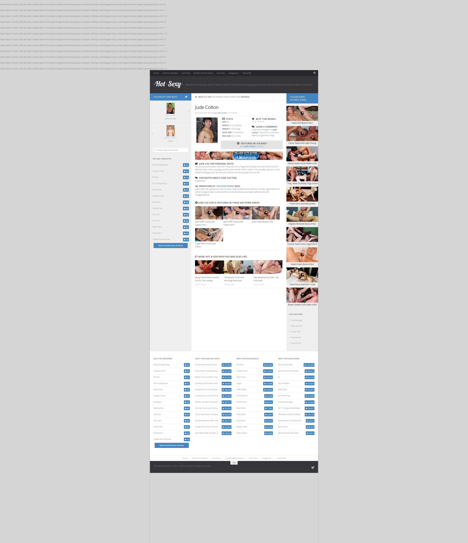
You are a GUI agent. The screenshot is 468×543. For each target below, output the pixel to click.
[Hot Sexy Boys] (168, 84)
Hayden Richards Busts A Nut (302, 223)
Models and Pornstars (203, 73)
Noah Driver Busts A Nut (302, 264)
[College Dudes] (239, 159)
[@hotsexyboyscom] (186, 96)
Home (156, 73)
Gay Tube (220, 73)
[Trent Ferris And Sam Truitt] (302, 274)
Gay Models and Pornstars (226, 97)
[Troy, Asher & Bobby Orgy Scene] (302, 174)
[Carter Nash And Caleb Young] (302, 133)
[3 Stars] (258, 121)
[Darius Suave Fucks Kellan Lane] (302, 153)
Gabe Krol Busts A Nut (302, 122)
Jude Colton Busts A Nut (262, 221)
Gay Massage (296, 320)
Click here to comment (268, 132)
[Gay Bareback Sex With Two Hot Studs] (268, 267)
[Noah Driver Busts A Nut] (302, 254)
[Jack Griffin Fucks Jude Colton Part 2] (209, 213)
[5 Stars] (264, 121)
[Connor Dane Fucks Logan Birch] (302, 234)
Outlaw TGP (296, 331)
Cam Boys (185, 73)
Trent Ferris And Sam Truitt (302, 284)
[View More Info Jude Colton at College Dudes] (207, 130)
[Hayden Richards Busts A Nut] (302, 214)
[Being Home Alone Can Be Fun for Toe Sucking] (209, 267)
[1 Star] (253, 121)
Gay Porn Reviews (170, 73)
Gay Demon (296, 337)
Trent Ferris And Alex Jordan (302, 203)
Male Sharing (296, 326)
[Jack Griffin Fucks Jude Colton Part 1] (237, 213)
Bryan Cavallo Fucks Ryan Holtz (302, 304)
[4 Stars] (261, 121)
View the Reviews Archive (170, 245)
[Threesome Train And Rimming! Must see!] (238, 267)
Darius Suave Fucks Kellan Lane (302, 163)
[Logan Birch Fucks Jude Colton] (209, 234)
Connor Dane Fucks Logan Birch (302, 243)
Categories (233, 73)
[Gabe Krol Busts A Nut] (302, 113)
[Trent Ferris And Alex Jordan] (302, 194)
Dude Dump (296, 343)
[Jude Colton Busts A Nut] (266, 213)
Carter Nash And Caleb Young (302, 143)
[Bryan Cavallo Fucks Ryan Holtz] (302, 295)
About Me (247, 73)
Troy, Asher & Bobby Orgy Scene (302, 183)
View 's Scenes (252, 146)
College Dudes (220, 113)
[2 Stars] (255, 121)
